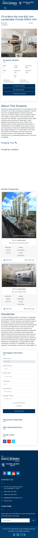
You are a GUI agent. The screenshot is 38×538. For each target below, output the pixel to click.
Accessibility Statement (23, 531)
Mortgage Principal (8, 395)
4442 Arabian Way (20, 292)
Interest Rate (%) (7, 365)
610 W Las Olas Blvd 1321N (20, 243)
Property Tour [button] (8, 143)
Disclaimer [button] (11, 531)
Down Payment (7, 388)
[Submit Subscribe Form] (33, 520)
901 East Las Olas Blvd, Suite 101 (13, 486)
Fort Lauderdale (19, 240)
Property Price (7, 358)
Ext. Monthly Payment (19, 403)
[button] (19, 86)
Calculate (19, 411)
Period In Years (7, 373)
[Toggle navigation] (5, 8)
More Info (8, 260)
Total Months (6, 381)
